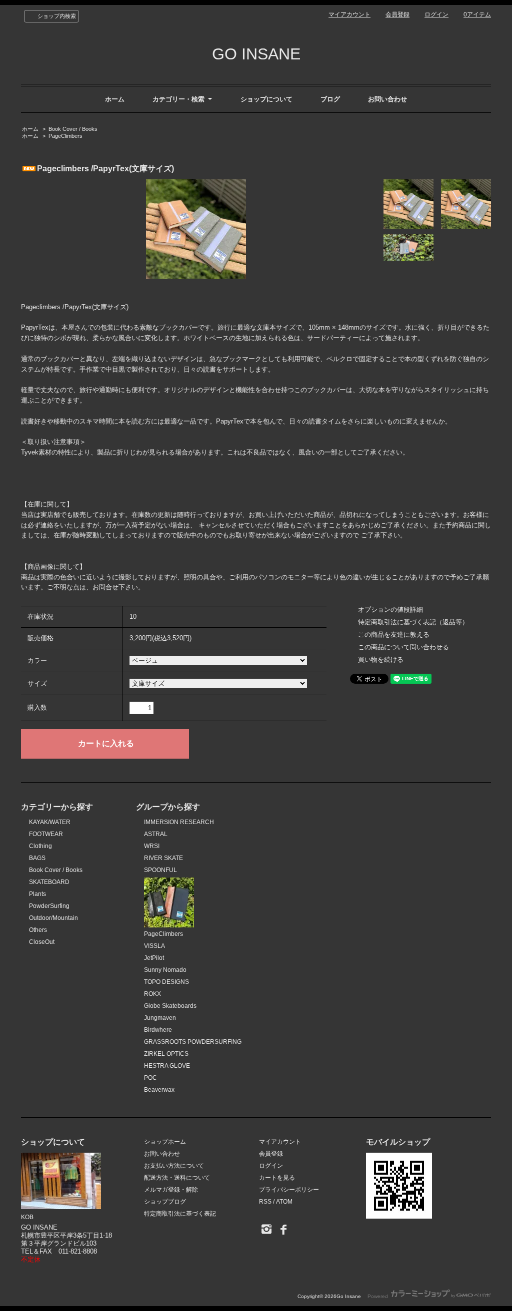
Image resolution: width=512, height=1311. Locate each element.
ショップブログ (165, 1201)
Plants (37, 893)
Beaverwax (159, 1089)
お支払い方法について (174, 1165)
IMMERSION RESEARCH (179, 822)
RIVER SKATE (163, 858)
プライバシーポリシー (289, 1189)
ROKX (152, 993)
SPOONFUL (160, 870)
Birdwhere (158, 1029)
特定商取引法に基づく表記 (180, 1213)
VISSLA (154, 945)
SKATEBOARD (49, 881)
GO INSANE (256, 54)
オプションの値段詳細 (390, 609)
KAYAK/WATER (49, 822)
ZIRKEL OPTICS (166, 1053)
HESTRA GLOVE (167, 1065)
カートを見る (277, 1177)
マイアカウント (349, 14)
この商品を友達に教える (394, 634)
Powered (379, 1296)
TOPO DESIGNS (166, 981)
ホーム (114, 99)
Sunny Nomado (165, 969)
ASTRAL (156, 834)
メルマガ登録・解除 (171, 1189)
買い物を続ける (381, 659)
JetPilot (154, 957)
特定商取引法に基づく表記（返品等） (413, 622)
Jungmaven (160, 1017)
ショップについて (266, 99)
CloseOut (41, 941)
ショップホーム (165, 1141)
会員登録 (398, 14)
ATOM (284, 1201)
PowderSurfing (49, 905)
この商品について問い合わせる (403, 647)
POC (150, 1077)
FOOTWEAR (46, 834)
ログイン (436, 14)
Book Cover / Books (73, 129)
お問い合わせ (387, 99)
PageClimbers (65, 136)
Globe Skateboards (170, 1005)
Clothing (40, 846)
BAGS (37, 858)
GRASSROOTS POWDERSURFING (193, 1041)
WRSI (152, 846)
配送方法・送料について (177, 1177)
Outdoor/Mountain (53, 917)
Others (38, 929)
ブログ (330, 99)
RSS (265, 1201)
